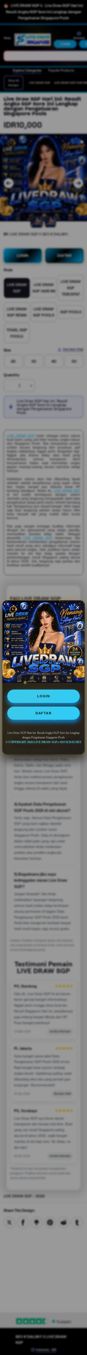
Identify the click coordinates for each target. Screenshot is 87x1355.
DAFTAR (43, 713)
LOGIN (43, 696)
